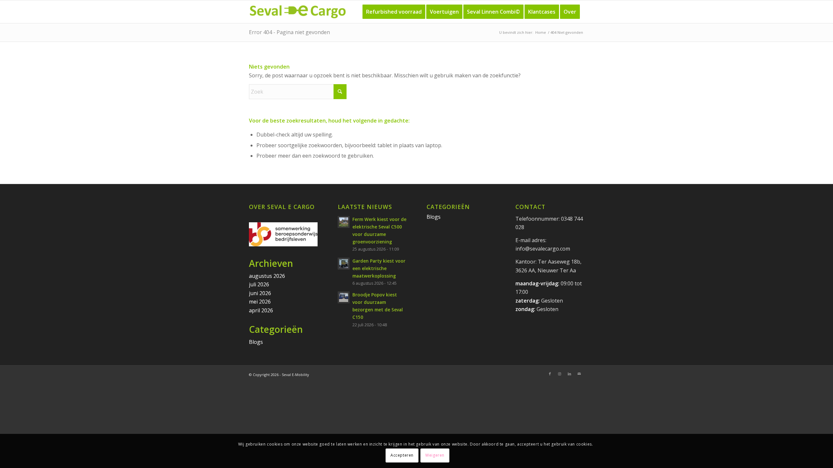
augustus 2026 (267, 276)
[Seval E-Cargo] (298, 11)
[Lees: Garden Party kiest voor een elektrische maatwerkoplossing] (343, 263)
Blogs (256, 341)
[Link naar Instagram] (560, 374)
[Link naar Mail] (579, 374)
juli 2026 (259, 284)
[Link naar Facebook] (550, 374)
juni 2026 (260, 293)
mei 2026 (260, 301)
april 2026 (261, 310)
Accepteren (402, 455)
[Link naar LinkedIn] (569, 374)
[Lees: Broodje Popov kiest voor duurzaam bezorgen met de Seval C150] (343, 297)
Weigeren (434, 455)
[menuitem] (394, 11)
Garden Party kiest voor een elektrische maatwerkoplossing (378, 268)
